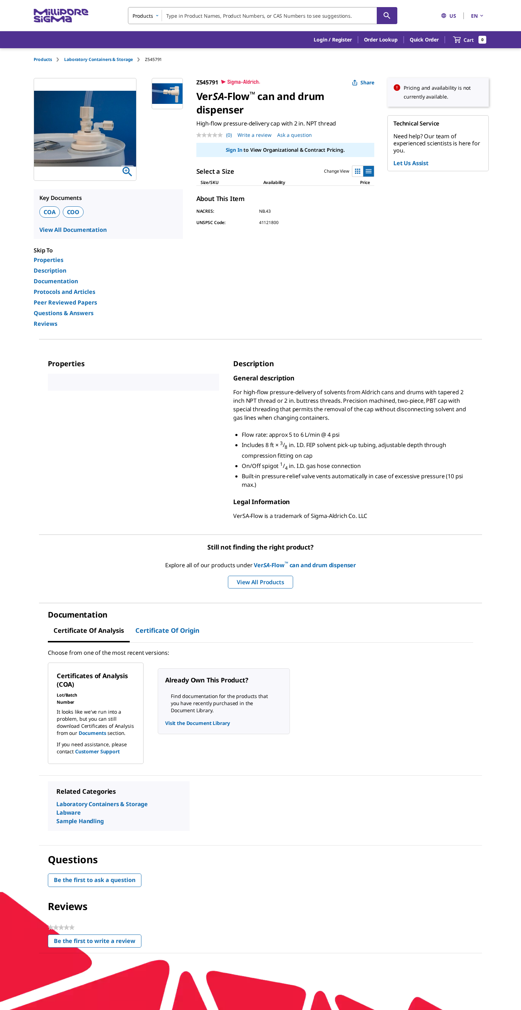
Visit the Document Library (197, 723)
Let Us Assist (410, 163)
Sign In (234, 149)
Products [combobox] (143, 15)
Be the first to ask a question (94, 880)
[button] (333, 39)
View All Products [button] (260, 582)
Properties (48, 260)
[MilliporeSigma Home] (61, 16)
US (452, 15)
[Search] (387, 15)
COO (73, 212)
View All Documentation (72, 229)
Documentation (56, 281)
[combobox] (262, 15)
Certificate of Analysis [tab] (89, 630)
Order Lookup (381, 39)
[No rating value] (211, 135)
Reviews (45, 324)
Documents (92, 733)
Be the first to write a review (97, 942)
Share (367, 82)
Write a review (254, 135)
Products (43, 59)
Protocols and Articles (64, 292)
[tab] (49, 59)
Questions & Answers (64, 313)
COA (50, 212)
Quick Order (424, 39)
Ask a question (294, 135)
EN (474, 15)
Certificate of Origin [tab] (167, 630)
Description (50, 270)
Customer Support (97, 751)
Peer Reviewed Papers (65, 302)
